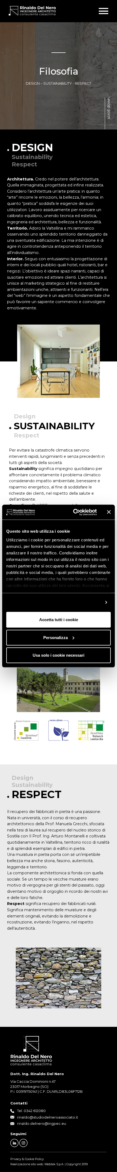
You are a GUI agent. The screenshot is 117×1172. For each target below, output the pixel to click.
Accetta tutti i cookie (58, 619)
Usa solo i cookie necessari (58, 655)
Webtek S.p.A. (54, 1164)
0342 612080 (35, 1111)
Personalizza (55, 637)
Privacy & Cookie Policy (27, 1159)
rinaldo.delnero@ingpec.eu (41, 1123)
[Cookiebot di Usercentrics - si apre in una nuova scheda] (73, 512)
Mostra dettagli (85, 602)
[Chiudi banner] (109, 512)
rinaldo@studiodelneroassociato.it (47, 1117)
